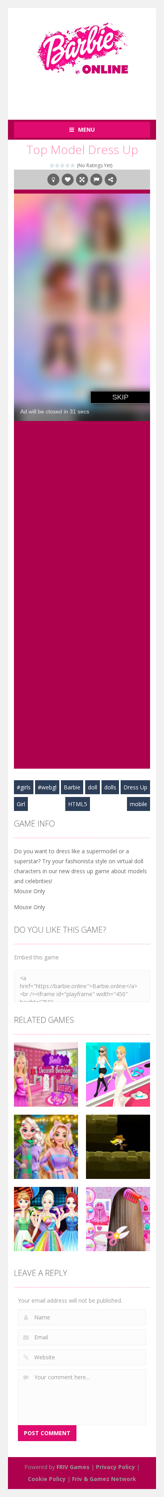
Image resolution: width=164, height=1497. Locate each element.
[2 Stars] (57, 165)
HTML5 (77, 804)
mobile (138, 804)
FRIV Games (73, 1467)
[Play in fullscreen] (82, 180)
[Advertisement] (89, 93)
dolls (110, 787)
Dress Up (135, 787)
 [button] (96, 180)
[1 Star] (52, 165)
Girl (21, 804)
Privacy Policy (115, 1467)
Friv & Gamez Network (104, 1479)
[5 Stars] (73, 165)
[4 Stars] (67, 165)
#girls (24, 787)
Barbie (72, 787)
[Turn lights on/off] (53, 180)
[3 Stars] (62, 165)
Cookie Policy (47, 1479)
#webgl (47, 787)
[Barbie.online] (82, 45)
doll (92, 787)
